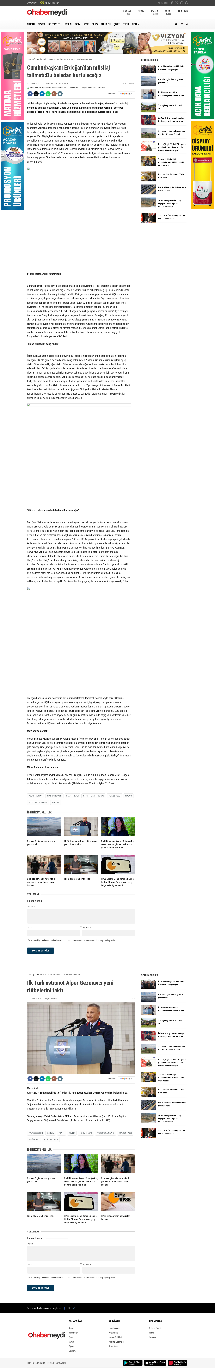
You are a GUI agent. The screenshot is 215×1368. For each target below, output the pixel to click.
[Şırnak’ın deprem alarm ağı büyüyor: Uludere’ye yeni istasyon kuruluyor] (148, 207)
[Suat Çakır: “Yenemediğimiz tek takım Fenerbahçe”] (148, 222)
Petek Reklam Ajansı (56, 1362)
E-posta (87, 927)
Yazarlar (152, 1337)
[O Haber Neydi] (47, 15)
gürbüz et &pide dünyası (94, 796)
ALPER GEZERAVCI (36, 1133)
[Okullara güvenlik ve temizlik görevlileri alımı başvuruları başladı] (44, 865)
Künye (151, 1333)
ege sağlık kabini (55, 796)
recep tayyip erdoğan (39, 802)
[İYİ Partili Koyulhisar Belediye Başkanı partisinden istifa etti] (148, 124)
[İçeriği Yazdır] (60, 93)
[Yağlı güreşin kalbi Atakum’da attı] (148, 112)
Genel (124, 83)
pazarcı (129, 796)
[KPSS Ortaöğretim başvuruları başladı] (118, 1202)
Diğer (134, 24)
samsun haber (126, 1133)
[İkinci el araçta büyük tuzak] (81, 865)
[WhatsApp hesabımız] (186, 3)
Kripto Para (113, 1333)
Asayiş (71, 1328)
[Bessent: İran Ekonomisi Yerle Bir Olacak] (148, 181)
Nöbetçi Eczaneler (116, 1342)
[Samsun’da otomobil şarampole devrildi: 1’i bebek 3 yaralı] (148, 137)
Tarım (77, 24)
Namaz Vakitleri (115, 1337)
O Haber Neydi (155, 1328)
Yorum (31, 906)
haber (72, 1133)
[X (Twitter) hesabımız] (176, 3)
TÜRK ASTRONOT (52, 1139)
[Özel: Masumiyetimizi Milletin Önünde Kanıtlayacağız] (148, 72)
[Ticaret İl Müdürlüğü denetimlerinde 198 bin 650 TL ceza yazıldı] (148, 165)
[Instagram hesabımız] (181, 3)
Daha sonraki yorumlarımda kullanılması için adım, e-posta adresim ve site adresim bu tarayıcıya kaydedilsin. (72, 940)
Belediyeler (54, 24)
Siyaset (41, 24)
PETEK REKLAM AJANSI (106, 1133)
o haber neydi (86, 1133)
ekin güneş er (73, 796)
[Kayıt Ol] (176, 24)
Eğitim (126, 24)
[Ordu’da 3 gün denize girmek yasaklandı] (44, 827)
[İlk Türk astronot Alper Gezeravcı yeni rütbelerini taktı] (81, 827)
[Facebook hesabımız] (172, 3)
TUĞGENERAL (35, 1139)
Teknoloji (106, 24)
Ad (30, 927)
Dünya (95, 24)
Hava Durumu (114, 1328)
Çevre (117, 24)
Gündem (31, 24)
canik (62, 1133)
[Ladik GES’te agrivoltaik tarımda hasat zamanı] (148, 194)
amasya (51, 1133)
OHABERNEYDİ (115, 796)
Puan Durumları (115, 1346)
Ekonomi (67, 24)
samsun (56, 802)
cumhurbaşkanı (36, 796)
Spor (86, 24)
